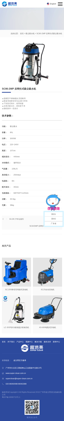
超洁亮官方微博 (20, 360)
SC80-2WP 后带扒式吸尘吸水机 (49, 34)
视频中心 (29, 342)
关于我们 (11, 342)
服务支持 (47, 342)
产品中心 (20, 342)
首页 (22, 34)
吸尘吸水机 (30, 34)
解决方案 (38, 342)
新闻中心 (56, 342)
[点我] (60, 4)
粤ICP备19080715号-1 (11, 397)
